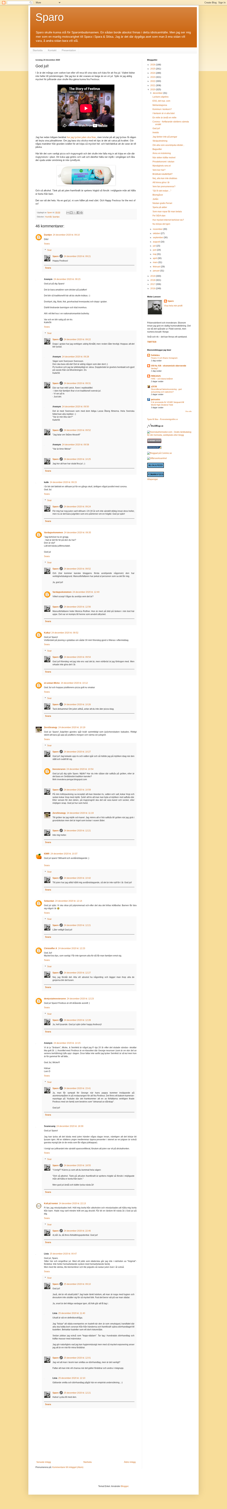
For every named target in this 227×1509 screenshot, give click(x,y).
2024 (153, 73)
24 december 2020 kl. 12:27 (77, 972)
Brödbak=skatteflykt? (163, 174)
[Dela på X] (74, 212)
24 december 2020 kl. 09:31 (77, 383)
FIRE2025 (156, 376)
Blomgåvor (158, 195)
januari (156, 270)
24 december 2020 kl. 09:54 (77, 657)
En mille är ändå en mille (164, 117)
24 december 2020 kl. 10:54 (80, 769)
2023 (153, 77)
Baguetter (157, 149)
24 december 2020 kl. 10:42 (77, 878)
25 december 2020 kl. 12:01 (77, 1358)
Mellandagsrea (160, 105)
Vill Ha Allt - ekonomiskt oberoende (168, 366)
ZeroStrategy (50, 727)
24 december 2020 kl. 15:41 (77, 1088)
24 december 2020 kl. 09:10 (66, 235)
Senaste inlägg (43, 1462)
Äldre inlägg (130, 1462)
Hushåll (48, 217)
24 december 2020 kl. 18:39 (69, 1126)
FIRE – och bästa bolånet (162, 379)
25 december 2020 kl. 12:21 (77, 1393)
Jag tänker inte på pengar (165, 137)
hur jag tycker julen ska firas (81, 137)
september (158, 237)
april (155, 258)
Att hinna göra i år (161, 182)
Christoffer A (50, 948)
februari (157, 266)
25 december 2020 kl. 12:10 (71, 1378)
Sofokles (155, 355)
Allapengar (152, 479)
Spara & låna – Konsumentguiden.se (162, 419)
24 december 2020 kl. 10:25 (77, 459)
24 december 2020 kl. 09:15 (67, 279)
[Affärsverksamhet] (157, 458)
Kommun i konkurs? (162, 109)
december (158, 93)
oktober (157, 233)
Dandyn (48, 235)
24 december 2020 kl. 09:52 (77, 430)
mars (155, 262)
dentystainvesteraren (55, 998)
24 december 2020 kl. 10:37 (64, 853)
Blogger (124, 1486)
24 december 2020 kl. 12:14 (68, 901)
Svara (47, 243)
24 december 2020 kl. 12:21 (77, 830)
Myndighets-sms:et (162, 165)
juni (155, 250)
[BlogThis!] (71, 212)
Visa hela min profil (173, 305)
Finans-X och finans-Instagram (164, 358)
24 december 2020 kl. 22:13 (72, 1203)
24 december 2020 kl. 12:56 (77, 607)
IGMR (46, 853)
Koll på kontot (51, 1203)
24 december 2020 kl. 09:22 (77, 339)
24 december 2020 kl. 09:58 (75, 444)
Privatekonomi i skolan (163, 161)
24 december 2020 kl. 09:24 (77, 506)
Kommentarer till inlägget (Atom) (67, 1467)
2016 (153, 288)
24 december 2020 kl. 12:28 (77, 1020)
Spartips (56, 217)
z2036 (154, 386)
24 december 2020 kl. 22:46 (77, 1231)
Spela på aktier (160, 207)
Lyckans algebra (160, 97)
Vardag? (154, 368)
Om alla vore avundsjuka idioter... (168, 145)
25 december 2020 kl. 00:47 (63, 1253)
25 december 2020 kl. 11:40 (71, 1313)
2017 (153, 284)
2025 (153, 69)
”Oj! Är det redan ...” (162, 191)
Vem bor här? (159, 170)
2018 (153, 280)
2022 (153, 81)
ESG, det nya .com (161, 101)
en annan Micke (52, 683)
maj (155, 254)
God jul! (156, 128)
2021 (153, 85)
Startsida (38, 50)
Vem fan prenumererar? (164, 186)
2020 (153, 89)
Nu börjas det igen (161, 224)
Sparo (49, 17)
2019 (153, 276)
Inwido (156, 132)
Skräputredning (160, 141)
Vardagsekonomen (53, 532)
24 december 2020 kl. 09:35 (77, 532)
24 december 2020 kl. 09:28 (75, 356)
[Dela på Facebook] (78, 212)
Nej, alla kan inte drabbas (165, 178)
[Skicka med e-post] (68, 212)
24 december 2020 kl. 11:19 (80, 813)
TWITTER (151, 342)
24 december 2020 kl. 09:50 (75, 406)
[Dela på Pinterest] (81, 212)
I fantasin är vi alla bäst (164, 113)
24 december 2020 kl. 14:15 (67, 1043)
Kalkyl (47, 632)
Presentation (69, 50)
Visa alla (188, 411)
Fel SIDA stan (159, 215)
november (158, 229)
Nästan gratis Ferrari (162, 203)
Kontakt (52, 50)
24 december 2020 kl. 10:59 (77, 790)
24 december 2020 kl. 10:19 (71, 727)
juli (154, 246)
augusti (156, 242)
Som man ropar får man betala (167, 211)
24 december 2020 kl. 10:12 (74, 683)
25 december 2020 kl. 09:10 (77, 1284)
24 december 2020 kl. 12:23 (71, 948)
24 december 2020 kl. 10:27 (77, 752)
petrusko (155, 399)
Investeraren (58, 769)
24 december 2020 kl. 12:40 (86, 592)
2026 (153, 64)
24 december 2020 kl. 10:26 (77, 704)
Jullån (155, 199)
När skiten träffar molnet (164, 157)
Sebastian (49, 901)
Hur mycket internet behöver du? (168, 220)
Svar (49, 250)
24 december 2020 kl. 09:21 (77, 256)
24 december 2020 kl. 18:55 (77, 1165)
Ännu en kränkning (162, 153)
